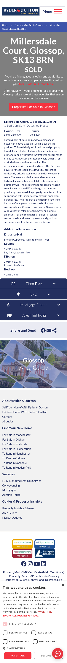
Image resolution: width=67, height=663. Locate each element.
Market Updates (12, 517)
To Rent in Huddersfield (16, 467)
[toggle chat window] (57, 653)
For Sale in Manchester (16, 434)
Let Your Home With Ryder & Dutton (24, 412)
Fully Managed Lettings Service (21, 480)
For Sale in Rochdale (14, 444)
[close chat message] (60, 617)
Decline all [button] (48, 655)
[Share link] (54, 330)
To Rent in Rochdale (14, 462)
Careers (7, 416)
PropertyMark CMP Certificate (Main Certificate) (33, 572)
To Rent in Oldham (13, 458)
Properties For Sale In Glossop (29, 25)
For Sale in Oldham (13, 439)
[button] (33, 615)
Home (5, 25)
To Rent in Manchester (16, 453)
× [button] (62, 585)
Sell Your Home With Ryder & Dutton (25, 407)
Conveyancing (11, 485)
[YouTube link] (37, 563)
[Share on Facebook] (43, 330)
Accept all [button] (18, 655)
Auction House (11, 494)
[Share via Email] (49, 330)
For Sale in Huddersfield (16, 448)
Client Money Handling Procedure (41, 579)
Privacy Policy (44, 611)
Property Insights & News (18, 508)
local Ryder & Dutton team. (36, 84)
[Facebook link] (24, 563)
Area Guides (9, 513)
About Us (8, 421)
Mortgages (9, 490)
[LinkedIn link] (43, 563)
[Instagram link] (30, 563)
